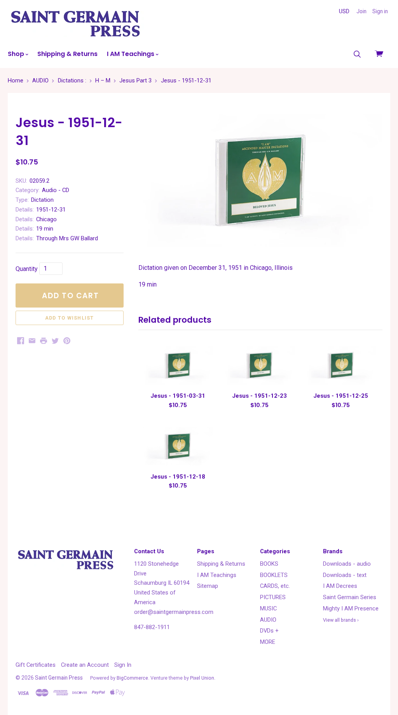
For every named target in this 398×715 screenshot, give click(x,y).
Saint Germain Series (349, 597)
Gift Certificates (36, 664)
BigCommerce (132, 678)
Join (361, 11)
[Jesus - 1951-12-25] (341, 365)
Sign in (380, 11)
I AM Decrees (340, 585)
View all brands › (341, 620)
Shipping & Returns (67, 53)
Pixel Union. (202, 678)
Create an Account (85, 664)
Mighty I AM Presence (351, 608)
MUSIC (268, 608)
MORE (267, 641)
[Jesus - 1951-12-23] (259, 365)
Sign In (122, 664)
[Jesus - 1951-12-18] (178, 446)
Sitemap (207, 585)
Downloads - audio (347, 563)
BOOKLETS (274, 575)
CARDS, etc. (275, 585)
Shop (17, 53)
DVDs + (269, 630)
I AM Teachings (131, 53)
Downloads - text (345, 575)
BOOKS (269, 563)
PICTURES (273, 597)
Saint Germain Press (59, 678)
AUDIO (268, 619)
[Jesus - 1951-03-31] (178, 365)
